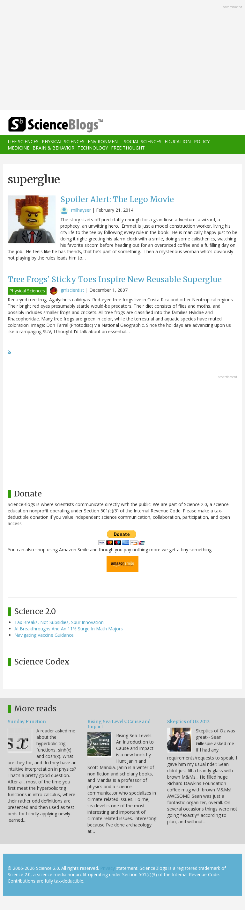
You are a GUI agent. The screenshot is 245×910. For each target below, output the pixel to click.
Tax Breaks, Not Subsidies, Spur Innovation (59, 622)
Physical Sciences (63, 141)
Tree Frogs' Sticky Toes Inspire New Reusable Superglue (115, 279)
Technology (93, 148)
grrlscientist (72, 290)
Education (178, 141)
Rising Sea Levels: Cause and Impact (119, 724)
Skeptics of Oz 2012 (188, 721)
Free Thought (128, 148)
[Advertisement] (122, 55)
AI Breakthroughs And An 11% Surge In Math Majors (68, 629)
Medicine (18, 148)
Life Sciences (23, 141)
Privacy (107, 868)
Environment (104, 141)
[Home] (46, 125)
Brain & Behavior (53, 148)
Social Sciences (142, 141)
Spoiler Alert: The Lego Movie (117, 199)
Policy (202, 141)
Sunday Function (27, 721)
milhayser (81, 210)
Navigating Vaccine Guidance (44, 635)
